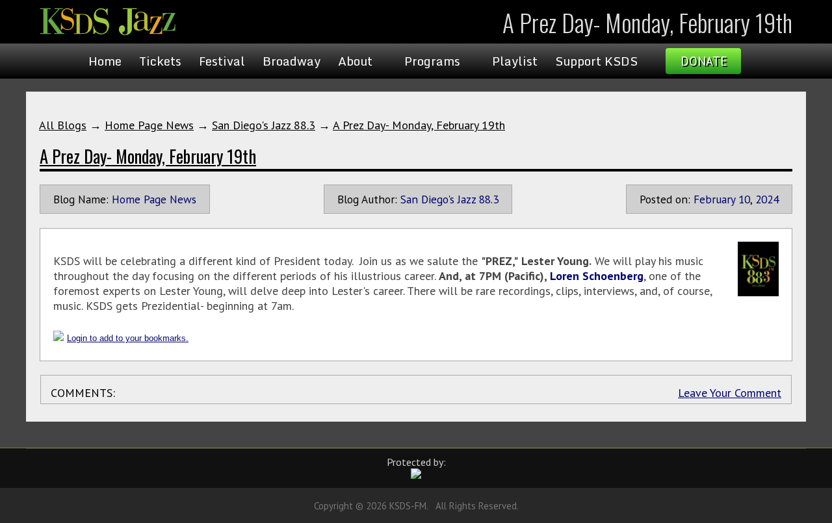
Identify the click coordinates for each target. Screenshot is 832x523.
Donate (704, 61)
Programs (432, 61)
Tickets (160, 61)
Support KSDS (596, 61)
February (714, 199)
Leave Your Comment (729, 392)
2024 (767, 199)
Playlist (515, 61)
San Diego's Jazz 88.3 (263, 125)
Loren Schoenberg (597, 275)
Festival (222, 61)
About (355, 61)
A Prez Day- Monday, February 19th (419, 125)
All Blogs (62, 125)
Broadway (291, 61)
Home (105, 61)
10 (744, 199)
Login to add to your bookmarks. (127, 338)
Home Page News (149, 125)
